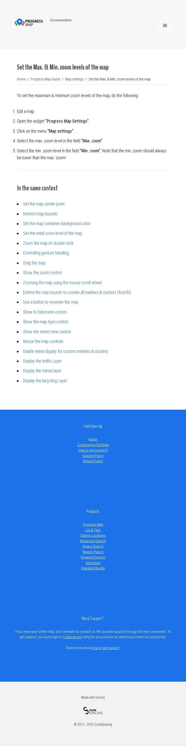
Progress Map (93, 524)
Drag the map (34, 262)
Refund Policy (93, 461)
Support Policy (93, 456)
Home (93, 439)
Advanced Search (93, 541)
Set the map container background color (56, 223)
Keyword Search (93, 557)
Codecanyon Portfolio (93, 445)
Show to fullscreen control (45, 311)
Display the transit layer (42, 370)
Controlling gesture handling (46, 252)
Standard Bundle (93, 568)
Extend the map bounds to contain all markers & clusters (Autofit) (77, 292)
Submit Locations (93, 535)
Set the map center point (43, 203)
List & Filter (93, 530)
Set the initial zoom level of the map (52, 233)
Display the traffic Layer (42, 361)
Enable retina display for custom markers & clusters (65, 351)
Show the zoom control (42, 272)
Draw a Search (93, 546)
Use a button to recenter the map (50, 302)
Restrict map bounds (40, 213)
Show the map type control (45, 321)
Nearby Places (93, 552)
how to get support (105, 648)
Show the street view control (47, 331)
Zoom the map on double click (48, 243)
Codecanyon (72, 637)
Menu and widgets (164, 32)
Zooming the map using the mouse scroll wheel (62, 282)
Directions (93, 563)
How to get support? (93, 450)
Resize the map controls (43, 341)
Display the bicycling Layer (45, 380)
